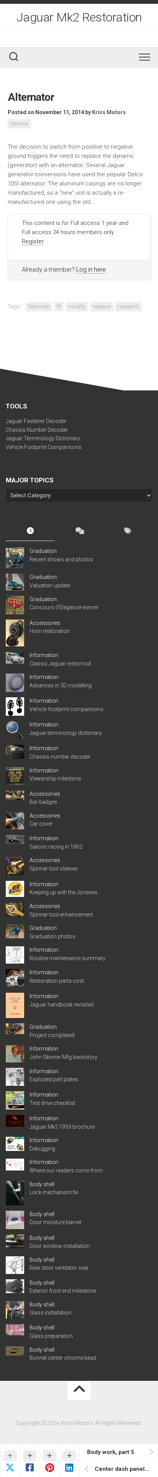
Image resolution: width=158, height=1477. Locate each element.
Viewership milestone (55, 778)
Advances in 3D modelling (61, 685)
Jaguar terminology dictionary (66, 733)
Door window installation (60, 1246)
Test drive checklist (52, 1103)
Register (33, 241)
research (128, 306)
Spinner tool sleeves (54, 869)
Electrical (19, 123)
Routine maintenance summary (67, 958)
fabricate (38, 306)
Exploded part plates (54, 1079)
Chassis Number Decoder (37, 430)
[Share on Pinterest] (49, 1460)
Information (44, 655)
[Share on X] (10, 1460)
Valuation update (50, 585)
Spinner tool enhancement (61, 914)
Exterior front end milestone (63, 1291)
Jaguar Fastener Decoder (36, 421)
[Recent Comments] (78, 531)
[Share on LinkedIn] (69, 1460)
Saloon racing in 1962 (56, 847)
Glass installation (50, 1313)
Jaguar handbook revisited (62, 1005)
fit (59, 306)
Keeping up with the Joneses (63, 892)
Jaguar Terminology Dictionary (43, 438)
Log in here (91, 269)
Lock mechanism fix (54, 1192)
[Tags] (128, 531)
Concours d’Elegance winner (64, 607)
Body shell (42, 1184)
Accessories (45, 623)
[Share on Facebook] (30, 1460)
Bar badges (43, 802)
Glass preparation (51, 1336)
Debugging (42, 1149)
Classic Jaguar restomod (60, 664)
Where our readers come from (66, 1170)
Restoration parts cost (57, 981)
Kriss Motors (109, 112)
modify (77, 306)
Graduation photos (53, 936)
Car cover (41, 824)
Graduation (43, 551)
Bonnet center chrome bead (63, 1358)
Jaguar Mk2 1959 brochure (62, 1127)
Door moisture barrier (56, 1222)
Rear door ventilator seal (59, 1268)
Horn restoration (50, 631)
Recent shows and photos (61, 559)
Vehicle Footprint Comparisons (43, 447)
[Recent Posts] (30, 531)
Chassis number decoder (60, 757)
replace (101, 306)
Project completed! (52, 1035)
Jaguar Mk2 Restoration (79, 17)
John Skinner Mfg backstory (63, 1057)
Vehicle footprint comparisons (67, 709)
